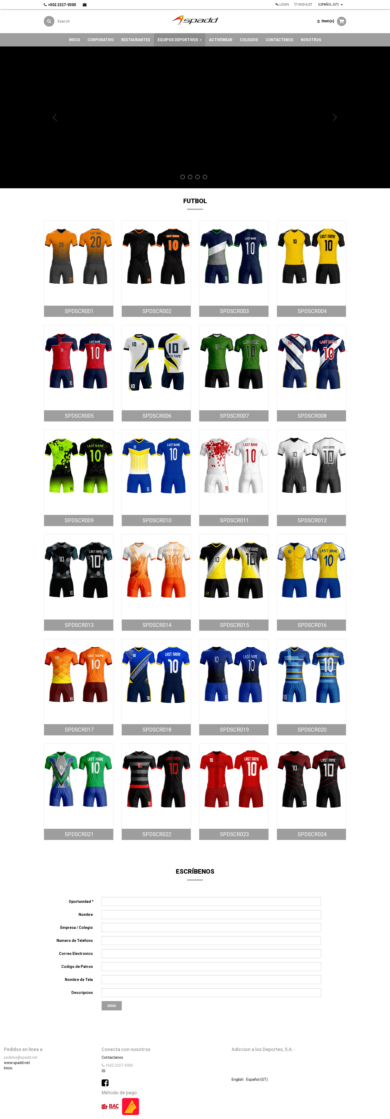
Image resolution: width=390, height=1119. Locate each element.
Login (284, 4)
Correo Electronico (76, 953)
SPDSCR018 (156, 730)
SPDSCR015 (234, 625)
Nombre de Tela (79, 979)
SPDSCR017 (78, 730)
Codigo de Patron (77, 966)
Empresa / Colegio (77, 927)
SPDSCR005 (78, 416)
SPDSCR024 (311, 834)
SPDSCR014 (156, 625)
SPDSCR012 (311, 520)
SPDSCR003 (234, 311)
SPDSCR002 (156, 311)
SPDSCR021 (78, 834)
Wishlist (304, 4)
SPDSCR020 (311, 730)
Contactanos (112, 1057)
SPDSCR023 (234, 834)
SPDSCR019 (234, 730)
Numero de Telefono (75, 940)
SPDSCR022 (156, 834)
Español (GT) (329, 4)
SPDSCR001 (78, 311)
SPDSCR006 (156, 416)
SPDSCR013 (78, 625)
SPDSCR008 (311, 416)
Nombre (86, 914)
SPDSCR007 (234, 416)
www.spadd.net (17, 1063)
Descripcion (82, 992)
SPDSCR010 (156, 520)
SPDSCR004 (311, 311)
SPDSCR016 (311, 625)
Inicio (8, 1068)
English (238, 1079)
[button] (55, 117)
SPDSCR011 (234, 520)
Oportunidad (80, 901)
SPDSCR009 (78, 520)
